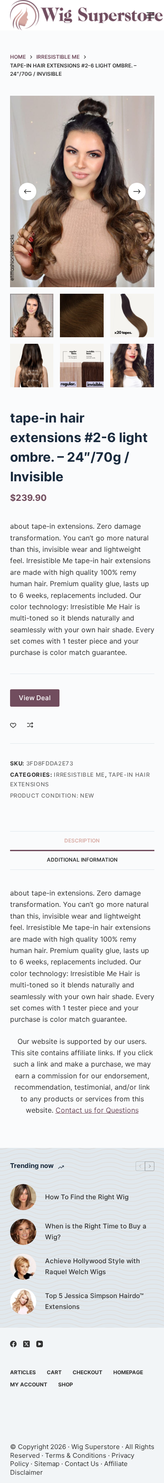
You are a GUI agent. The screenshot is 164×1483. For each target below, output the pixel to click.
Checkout (87, 1372)
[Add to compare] (30, 725)
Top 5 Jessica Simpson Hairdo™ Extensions (94, 1301)
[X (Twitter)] (26, 1344)
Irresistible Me (79, 774)
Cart (54, 1372)
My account (28, 1384)
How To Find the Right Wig (87, 1197)
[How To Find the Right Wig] (23, 1197)
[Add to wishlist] (13, 725)
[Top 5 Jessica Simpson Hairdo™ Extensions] (23, 1301)
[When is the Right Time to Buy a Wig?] (23, 1232)
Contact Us (82, 1464)
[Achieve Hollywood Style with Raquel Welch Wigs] (23, 1267)
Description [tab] (82, 840)
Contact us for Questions (97, 1110)
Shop (65, 1384)
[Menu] (150, 15)
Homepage (128, 1372)
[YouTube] (39, 1344)
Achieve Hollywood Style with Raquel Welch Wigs (92, 1266)
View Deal (35, 698)
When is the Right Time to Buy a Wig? (96, 1231)
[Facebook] (13, 1344)
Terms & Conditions (75, 1455)
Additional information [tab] (82, 859)
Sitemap (46, 1464)
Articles (23, 1372)
